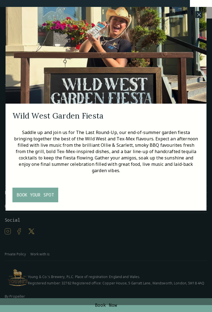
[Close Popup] (198, 14)
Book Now (106, 305)
